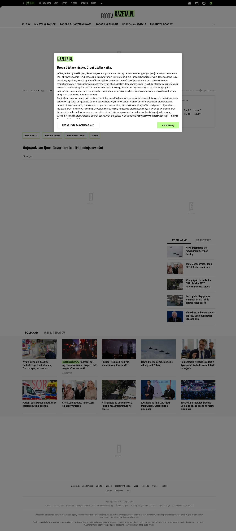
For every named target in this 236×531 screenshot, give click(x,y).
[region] (118, 92)
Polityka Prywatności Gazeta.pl (152, 115)
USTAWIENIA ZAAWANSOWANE (78, 125)
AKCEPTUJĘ (168, 125)
